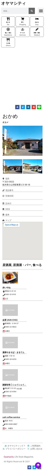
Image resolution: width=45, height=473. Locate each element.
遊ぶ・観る (8, 32)
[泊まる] (36, 18)
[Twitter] (34, 467)
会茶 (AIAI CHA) (10, 320)
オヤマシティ (13, 3)
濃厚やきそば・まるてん (13, 352)
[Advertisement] (22, 72)
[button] (41, 11)
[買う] (22, 18)
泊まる (37, 22)
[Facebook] (29, 467)
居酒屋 (7, 265)
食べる (8, 22)
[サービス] (22, 29)
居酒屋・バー (22, 265)
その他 (8, 43)
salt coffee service (11, 417)
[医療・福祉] (36, 29)
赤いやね (6, 287)
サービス (22, 32)
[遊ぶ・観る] (8, 29)
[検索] (32, 11)
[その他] (8, 39)
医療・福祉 (37, 32)
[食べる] (8, 18)
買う (22, 22)
